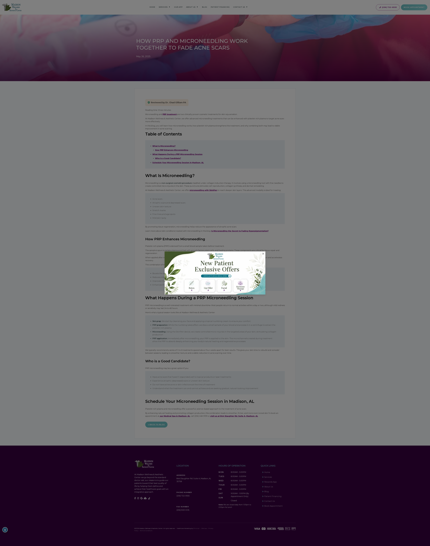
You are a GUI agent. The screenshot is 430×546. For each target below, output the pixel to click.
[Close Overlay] (263, 253)
